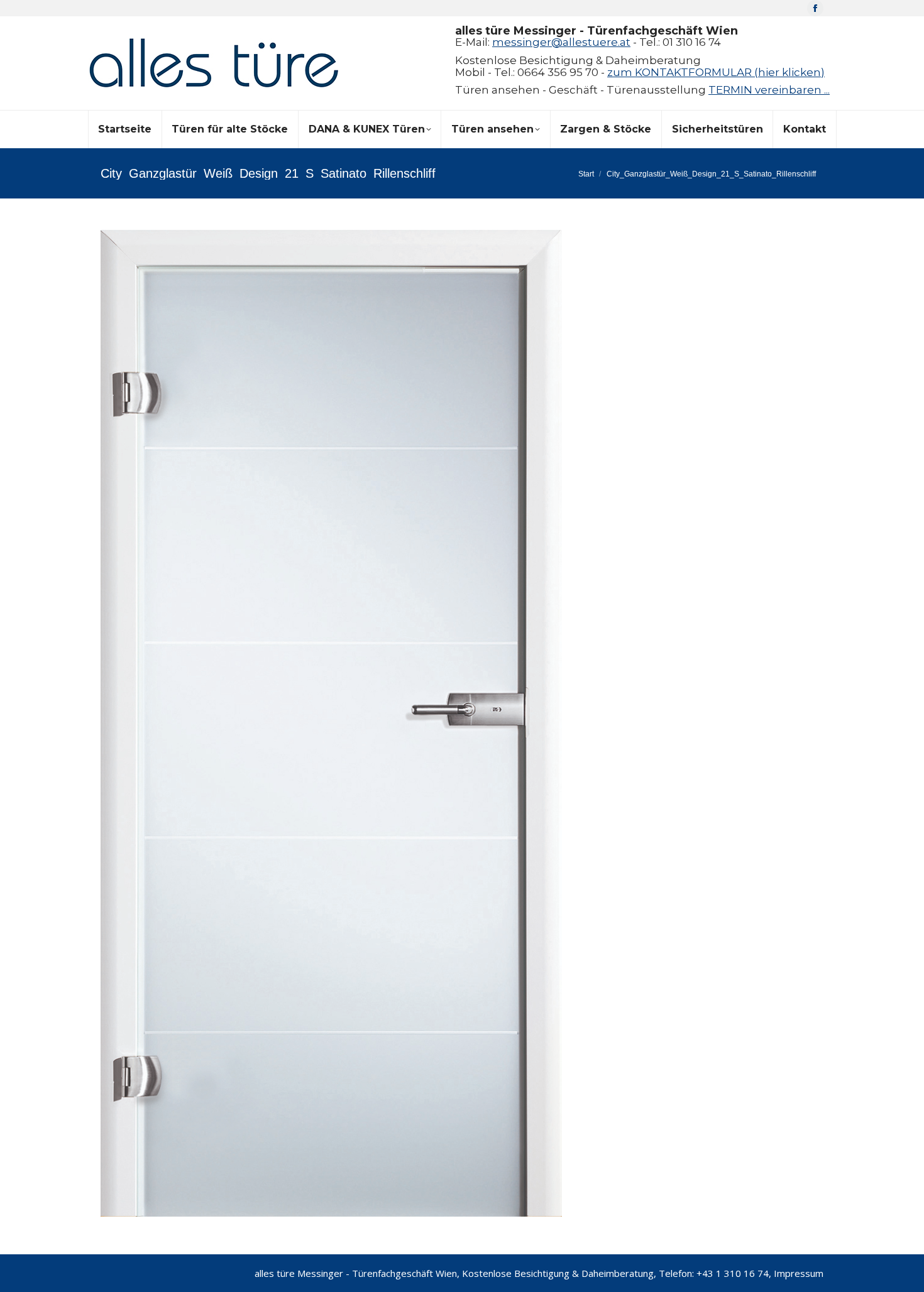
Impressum (798, 1273)
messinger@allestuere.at (561, 42)
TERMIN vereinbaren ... (769, 90)
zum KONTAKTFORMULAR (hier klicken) (716, 72)
